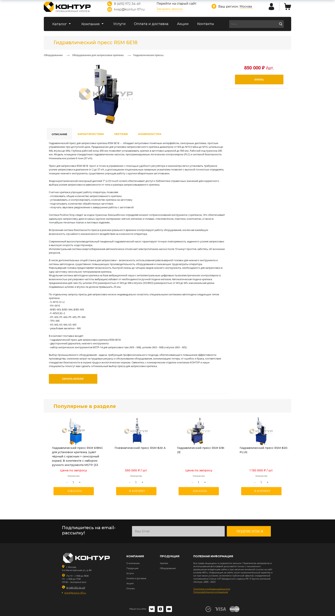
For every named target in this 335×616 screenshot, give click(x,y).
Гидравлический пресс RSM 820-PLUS (264, 450)
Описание (59, 134)
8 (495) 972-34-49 (127, 4)
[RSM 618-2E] (198, 431)
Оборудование (168, 568)
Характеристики (91, 134)
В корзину (137, 491)
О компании (133, 563)
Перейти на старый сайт (176, 3)
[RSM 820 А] (136, 431)
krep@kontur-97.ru (129, 9)
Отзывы (130, 588)
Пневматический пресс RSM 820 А (140, 448)
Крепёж (164, 563)
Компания (91, 24)
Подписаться (250, 531)
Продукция (132, 568)
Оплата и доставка (151, 24)
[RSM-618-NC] (73, 431)
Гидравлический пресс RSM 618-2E (201, 450)
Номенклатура (149, 134)
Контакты (205, 24)
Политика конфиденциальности (211, 588)
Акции (183, 24)
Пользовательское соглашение (210, 591)
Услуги (119, 24)
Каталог (60, 24)
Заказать (74, 491)
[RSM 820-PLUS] (261, 431)
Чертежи (121, 134)
